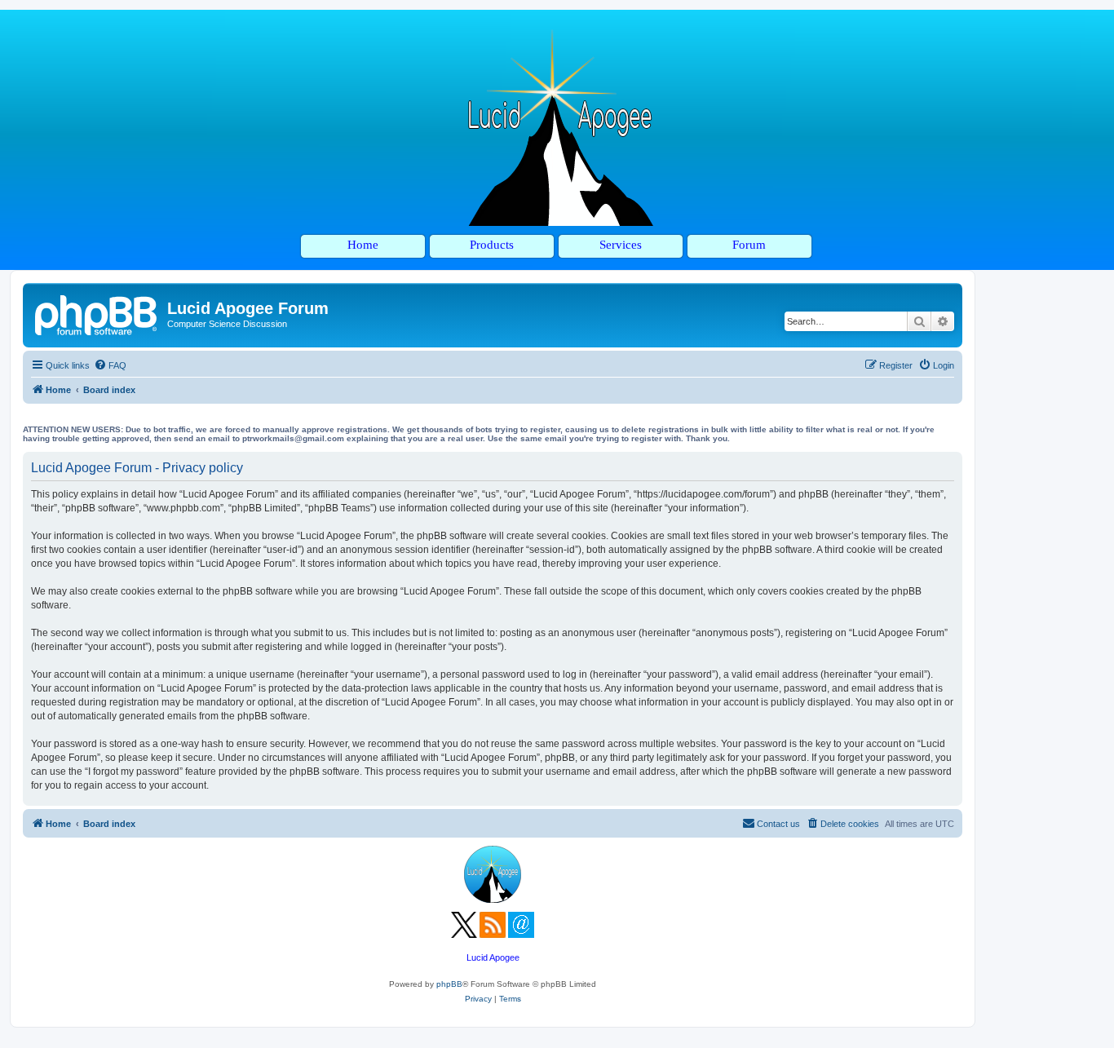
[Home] (97, 313)
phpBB (449, 983)
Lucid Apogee (492, 957)
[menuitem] (110, 365)
